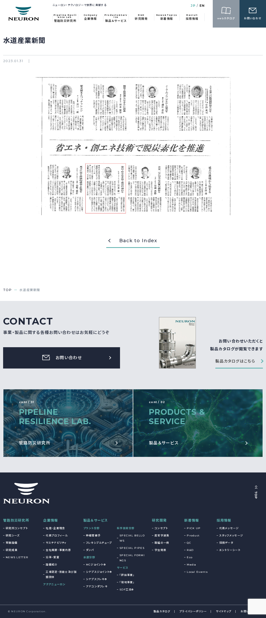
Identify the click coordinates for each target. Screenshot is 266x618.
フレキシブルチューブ (99, 542)
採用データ (226, 542)
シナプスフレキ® (96, 579)
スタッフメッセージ (231, 535)
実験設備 (11, 542)
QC (189, 542)
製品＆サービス (95, 520)
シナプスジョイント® (99, 572)
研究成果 (11, 550)
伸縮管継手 (93, 535)
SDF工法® (126, 589)
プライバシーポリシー (193, 611)
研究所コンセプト (17, 528)
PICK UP (194, 528)
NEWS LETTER (17, 557)
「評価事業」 (127, 575)
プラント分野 (91, 528)
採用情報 (224, 520)
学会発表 (160, 550)
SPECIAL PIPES (131, 548)
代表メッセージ (229, 528)
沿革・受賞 (52, 557)
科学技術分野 (126, 528)
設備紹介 (51, 564)
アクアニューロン (54, 584)
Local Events (197, 572)
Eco (189, 557)
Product (193, 535)
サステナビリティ (56, 542)
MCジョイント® (96, 564)
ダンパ (90, 550)
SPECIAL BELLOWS (132, 538)
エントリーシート (230, 550)
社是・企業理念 (55, 528)
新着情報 (191, 520)
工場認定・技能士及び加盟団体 (61, 574)
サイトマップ (223, 611)
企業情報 (50, 520)
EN (202, 6)
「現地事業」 (127, 582)
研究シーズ (13, 535)
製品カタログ (162, 611)
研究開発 (159, 520)
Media (191, 564)
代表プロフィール (57, 535)
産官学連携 (162, 535)
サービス (122, 567)
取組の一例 (162, 542)
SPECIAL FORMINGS (132, 558)
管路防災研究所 (16, 520)
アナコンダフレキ (97, 586)
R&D (190, 550)
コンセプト (161, 528)
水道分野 (89, 557)
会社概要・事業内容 (58, 550)
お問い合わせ (249, 611)
